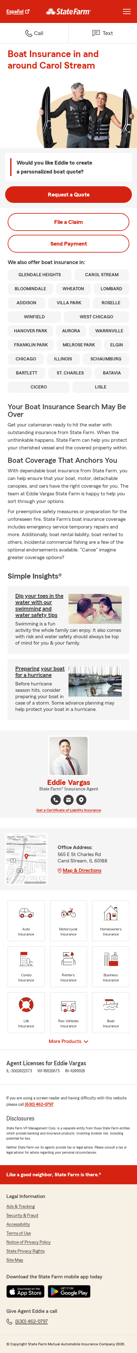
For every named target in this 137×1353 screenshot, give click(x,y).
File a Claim (68, 222)
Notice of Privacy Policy (28, 1242)
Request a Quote (69, 194)
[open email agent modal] (68, 801)
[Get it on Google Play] (69, 1291)
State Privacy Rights (25, 1251)
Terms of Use (18, 1233)
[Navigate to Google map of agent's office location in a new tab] (81, 800)
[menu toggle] (126, 11)
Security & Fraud (22, 1215)
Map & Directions (82, 870)
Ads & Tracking (20, 1206)
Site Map (14, 1260)
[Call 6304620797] (56, 800)
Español (15, 11)
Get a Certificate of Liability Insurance (68, 810)
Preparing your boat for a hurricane (40, 672)
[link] (68, 11)
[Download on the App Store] (25, 1291)
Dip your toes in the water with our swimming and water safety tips (39, 605)
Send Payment (68, 244)
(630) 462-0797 (39, 1104)
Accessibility (18, 1224)
